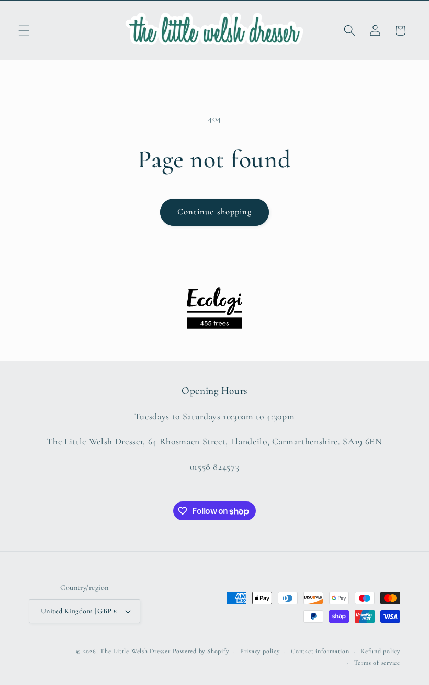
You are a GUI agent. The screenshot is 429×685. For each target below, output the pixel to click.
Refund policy (380, 651)
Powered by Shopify (201, 651)
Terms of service (377, 662)
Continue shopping (214, 212)
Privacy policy (260, 651)
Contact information (320, 651)
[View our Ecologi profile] (214, 308)
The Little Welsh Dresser (135, 651)
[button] (24, 30)
